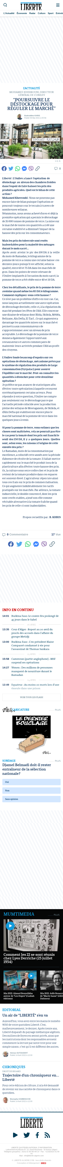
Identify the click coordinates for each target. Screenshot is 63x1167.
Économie (22, 13)
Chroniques (13, 1067)
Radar (32, 13)
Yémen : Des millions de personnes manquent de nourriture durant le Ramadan (32, 671)
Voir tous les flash (31, 697)
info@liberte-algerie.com (34, 1156)
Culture (41, 13)
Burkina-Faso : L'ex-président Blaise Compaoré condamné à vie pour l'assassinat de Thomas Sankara (32, 645)
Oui (7, 781)
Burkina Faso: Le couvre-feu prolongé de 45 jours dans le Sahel (35, 617)
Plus (58, 710)
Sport (50, 13)
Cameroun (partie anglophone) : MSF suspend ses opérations (33, 660)
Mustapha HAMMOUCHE (20, 1099)
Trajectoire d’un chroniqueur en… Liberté (30, 1077)
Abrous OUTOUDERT (19, 1053)
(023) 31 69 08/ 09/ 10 (30, 1152)
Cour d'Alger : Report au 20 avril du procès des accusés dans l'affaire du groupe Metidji (32, 633)
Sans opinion (11, 799)
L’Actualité (9, 13)
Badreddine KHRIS (32, 116)
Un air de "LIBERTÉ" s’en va (25, 1015)
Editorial (11, 1010)
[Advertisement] (31, 50)
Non (7, 790)
